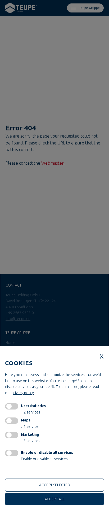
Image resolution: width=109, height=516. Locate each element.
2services (30, 412)
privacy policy (23, 393)
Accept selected (54, 485)
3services (30, 441)
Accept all (54, 499)
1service (29, 426)
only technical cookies (25, 471)
